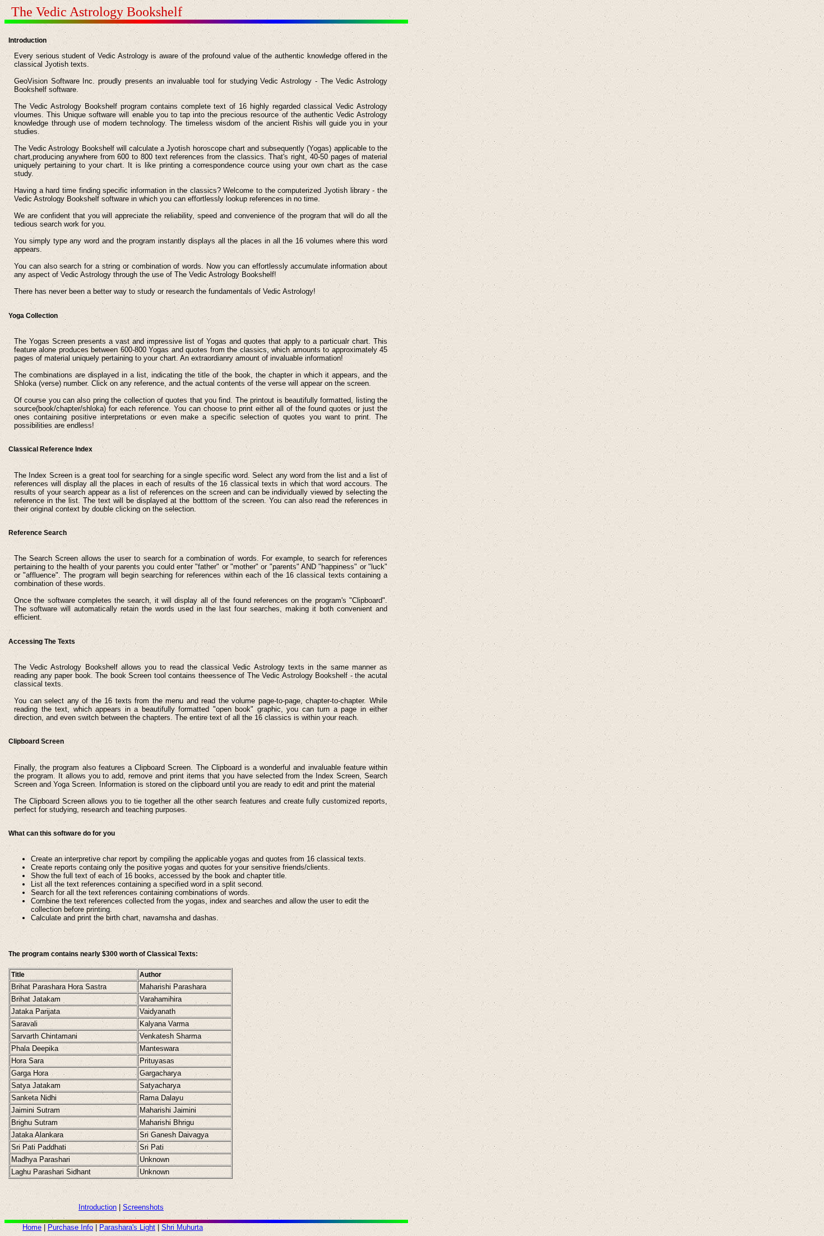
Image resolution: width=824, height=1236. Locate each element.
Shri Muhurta (182, 1227)
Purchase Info (70, 1227)
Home (31, 1227)
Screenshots (143, 1207)
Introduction (97, 1207)
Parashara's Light (127, 1227)
